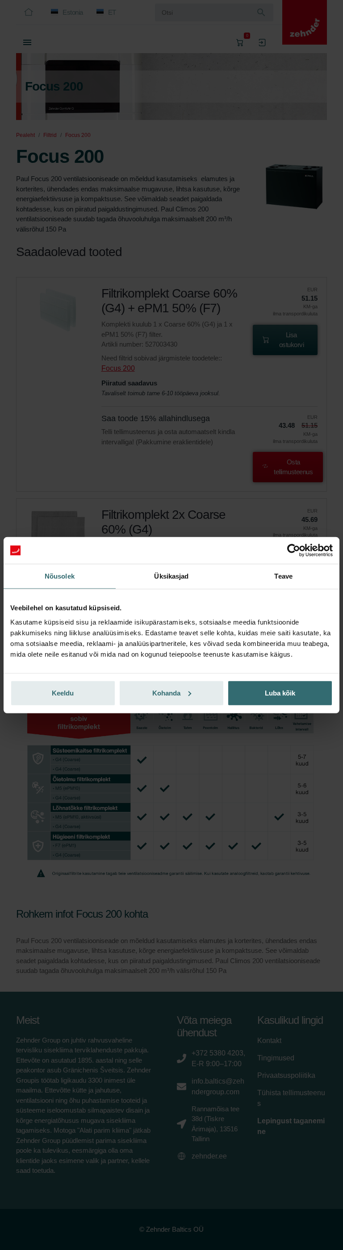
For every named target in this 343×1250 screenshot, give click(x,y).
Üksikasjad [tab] (171, 576)
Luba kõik (280, 692)
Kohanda (166, 692)
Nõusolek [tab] (60, 576)
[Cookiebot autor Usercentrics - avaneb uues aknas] (294, 550)
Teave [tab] (283, 576)
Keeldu (63, 692)
